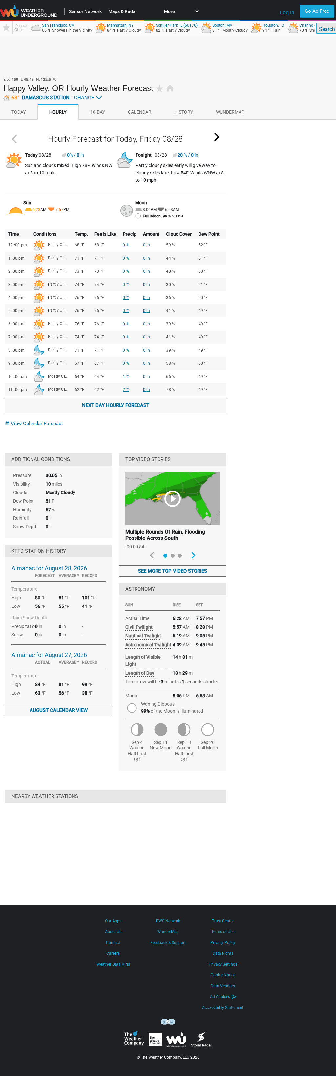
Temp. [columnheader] (81, 234)
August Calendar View (59, 710)
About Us (113, 931)
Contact (113, 942)
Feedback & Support (168, 942)
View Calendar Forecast (34, 423)
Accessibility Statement (222, 1007)
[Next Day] (217, 137)
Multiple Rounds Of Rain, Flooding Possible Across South (165, 535)
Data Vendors (223, 986)
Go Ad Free (317, 11)
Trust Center (223, 921)
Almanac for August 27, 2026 (49, 655)
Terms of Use (222, 931)
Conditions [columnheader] (44, 234)
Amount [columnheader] (151, 234)
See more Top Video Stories (172, 571)
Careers (113, 953)
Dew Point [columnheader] (209, 234)
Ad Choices (220, 997)
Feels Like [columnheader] (105, 234)
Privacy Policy (222, 942)
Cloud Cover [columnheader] (179, 234)
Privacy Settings (223, 964)
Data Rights (223, 953)
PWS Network (168, 921)
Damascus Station (40, 98)
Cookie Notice (223, 975)
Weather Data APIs (113, 964)
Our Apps (113, 921)
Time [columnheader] (13, 234)
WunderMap (168, 931)
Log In (287, 13)
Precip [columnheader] (129, 234)
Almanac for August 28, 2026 (49, 568)
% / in (75, 155)
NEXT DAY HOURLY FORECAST (115, 405)
